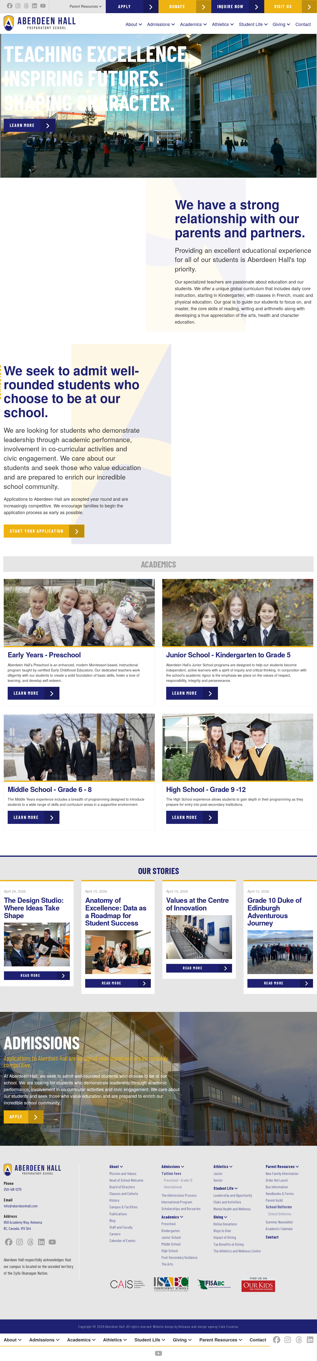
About (132, 24)
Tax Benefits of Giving (228, 1244)
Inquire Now (230, 6)
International (173, 1186)
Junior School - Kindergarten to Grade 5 (228, 655)
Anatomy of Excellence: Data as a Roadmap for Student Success (116, 911)
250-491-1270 (13, 1189)
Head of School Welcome (126, 1180)
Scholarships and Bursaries (181, 1208)
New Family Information (282, 1173)
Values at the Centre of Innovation (197, 904)
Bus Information (277, 1186)
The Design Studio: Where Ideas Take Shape (33, 907)
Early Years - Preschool (44, 655)
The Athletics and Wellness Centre (237, 1250)
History (114, 1200)
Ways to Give (222, 1230)
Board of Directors (122, 1186)
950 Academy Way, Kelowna (23, 1222)
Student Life (251, 24)
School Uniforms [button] (279, 1206)
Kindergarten (170, 1230)
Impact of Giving (224, 1237)
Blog (112, 1220)
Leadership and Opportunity (232, 1195)
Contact (303, 24)
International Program (176, 1201)
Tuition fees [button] (171, 1173)
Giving (280, 24)
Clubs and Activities (227, 1201)
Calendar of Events (122, 1240)
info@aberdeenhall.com (21, 1205)
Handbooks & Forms (280, 1193)
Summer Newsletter (279, 1221)
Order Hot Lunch (277, 1180)
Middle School (171, 1244)
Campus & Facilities (123, 1206)
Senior (218, 1180)
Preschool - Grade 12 (178, 1180)
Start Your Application (37, 531)
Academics (191, 24)
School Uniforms (279, 1213)
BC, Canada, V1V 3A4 (17, 1228)
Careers (115, 1233)
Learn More (22, 125)
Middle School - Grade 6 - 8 (50, 789)
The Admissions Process (179, 1195)
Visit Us (283, 6)
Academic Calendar (279, 1228)
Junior (218, 1173)
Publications (118, 1213)
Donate (177, 6)
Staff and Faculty (120, 1227)
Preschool (168, 1223)
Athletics (221, 24)
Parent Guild (274, 1200)
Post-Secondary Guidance (179, 1257)
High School (169, 1250)
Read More (30, 975)
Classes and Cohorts (123, 1193)
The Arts (167, 1264)
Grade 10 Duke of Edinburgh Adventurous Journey (274, 911)
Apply (124, 6)
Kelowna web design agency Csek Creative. (209, 1326)
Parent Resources (84, 6)
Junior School (171, 1237)
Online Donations (225, 1223)
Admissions (159, 24)
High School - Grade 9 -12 (206, 789)
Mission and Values (122, 1173)
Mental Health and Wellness (232, 1208)
